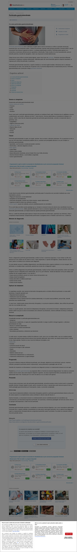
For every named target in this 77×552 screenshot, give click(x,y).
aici (17, 542)
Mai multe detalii (16, 531)
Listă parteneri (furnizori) (40, 536)
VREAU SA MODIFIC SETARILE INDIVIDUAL (68, 538)
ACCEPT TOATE (69, 533)
